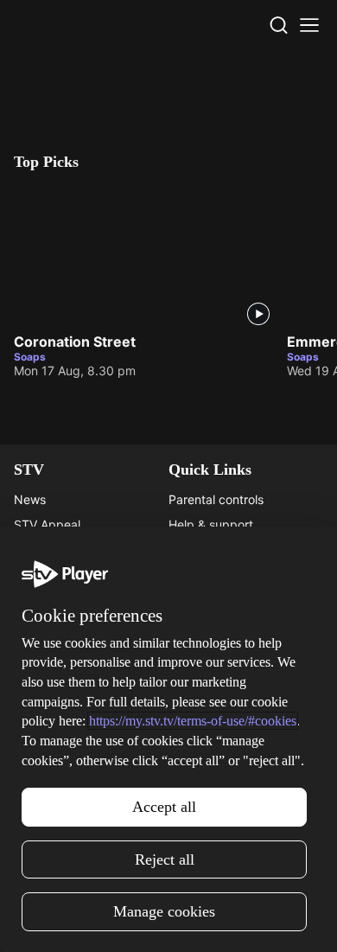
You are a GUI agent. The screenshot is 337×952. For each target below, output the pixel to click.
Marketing (42, 726)
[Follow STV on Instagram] (130, 921)
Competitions (51, 776)
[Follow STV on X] (168, 921)
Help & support (210, 524)
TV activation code (221, 549)
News (30, 499)
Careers (36, 549)
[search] (278, 25)
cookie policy (167, 870)
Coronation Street (75, 341)
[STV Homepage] (55, 25)
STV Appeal (47, 524)
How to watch (53, 751)
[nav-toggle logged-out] (309, 25)
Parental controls (216, 499)
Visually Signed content (234, 574)
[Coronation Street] (143, 255)
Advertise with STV (67, 574)
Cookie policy (206, 776)
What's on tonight (63, 700)
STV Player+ (48, 675)
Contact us (199, 700)
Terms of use (204, 751)
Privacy (189, 726)
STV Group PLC (58, 599)
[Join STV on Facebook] (206, 921)
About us (193, 675)
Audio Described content (238, 599)
